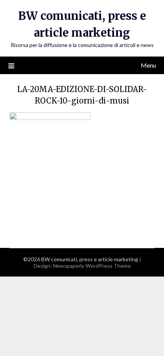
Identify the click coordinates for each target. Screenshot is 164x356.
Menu (148, 65)
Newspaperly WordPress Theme (92, 265)
